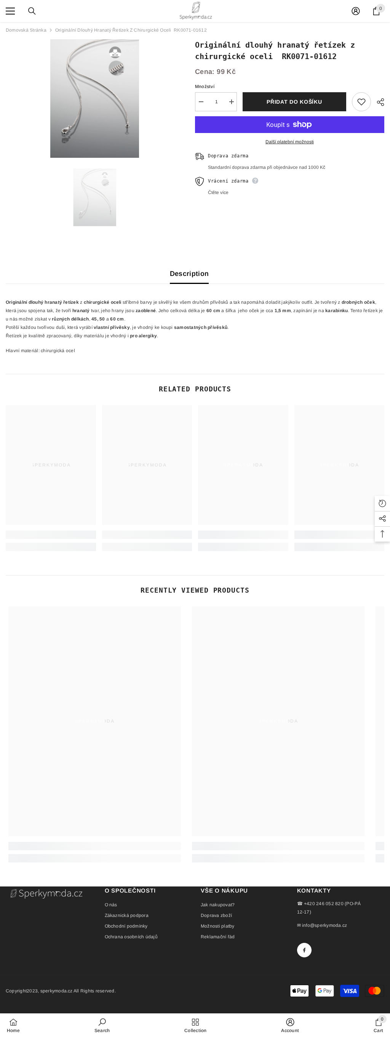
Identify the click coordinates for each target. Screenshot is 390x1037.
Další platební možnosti (289, 141)
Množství (204, 86)
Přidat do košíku (294, 102)
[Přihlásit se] (356, 11)
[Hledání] (32, 11)
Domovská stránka (26, 30)
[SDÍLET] (377, 102)
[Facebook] (304, 950)
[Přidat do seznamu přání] (361, 101)
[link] (51, 535)
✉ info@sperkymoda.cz (322, 925)
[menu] (10, 11)
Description (189, 273)
